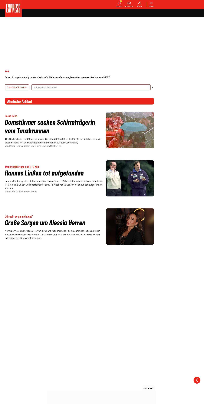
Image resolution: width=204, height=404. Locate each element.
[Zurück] (197, 380)
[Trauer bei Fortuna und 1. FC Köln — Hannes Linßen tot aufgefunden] (130, 178)
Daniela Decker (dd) (52, 145)
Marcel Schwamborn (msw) (23, 145)
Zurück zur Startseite (16, 87)
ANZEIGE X (149, 388)
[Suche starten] (152, 87)
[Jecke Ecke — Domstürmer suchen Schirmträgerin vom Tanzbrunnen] (130, 130)
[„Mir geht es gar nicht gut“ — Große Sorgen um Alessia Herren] (130, 226)
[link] (13, 8)
